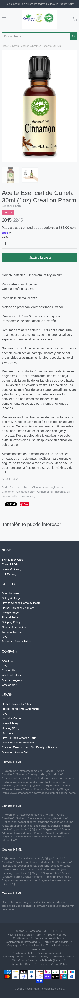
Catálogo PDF (38, 930)
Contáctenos (20, 938)
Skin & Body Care (12, 559)
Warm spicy (29, 496)
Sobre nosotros (57, 934)
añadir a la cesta (39, 257)
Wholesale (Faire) (13, 675)
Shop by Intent (11, 593)
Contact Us (8, 670)
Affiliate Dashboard (49, 952)
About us (7, 660)
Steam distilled (11, 496)
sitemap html (24, 952)
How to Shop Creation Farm (24, 934)
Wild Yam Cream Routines (18, 742)
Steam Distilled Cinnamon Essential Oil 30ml (37, 46)
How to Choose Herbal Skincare (21, 602)
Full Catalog (9, 574)
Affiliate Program (12, 680)
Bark (4, 487)
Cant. (5, 236)
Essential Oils (10, 564)
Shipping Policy (11, 622)
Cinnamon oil (45, 491)
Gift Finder (8, 733)
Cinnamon (8, 491)
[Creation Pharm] (39, 19)
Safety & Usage (11, 598)
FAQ (4, 636)
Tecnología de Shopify (52, 988)
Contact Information (14, 627)
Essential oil (62, 491)
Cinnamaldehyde (20, 487)
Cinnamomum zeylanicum (48, 487)
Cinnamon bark (25, 491)
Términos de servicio (55, 941)
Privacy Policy (10, 612)
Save (26, 504)
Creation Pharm (12, 206)
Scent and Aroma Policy (16, 641)
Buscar (19, 930)
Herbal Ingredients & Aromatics (21, 708)
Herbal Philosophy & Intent (18, 607)
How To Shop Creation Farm (19, 737)
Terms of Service (12, 631)
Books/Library (10, 723)
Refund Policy (10, 617)
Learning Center (12, 718)
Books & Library (11, 569)
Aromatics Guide (22, 964)
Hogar (5, 46)
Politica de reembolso (48, 938)
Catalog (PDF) (10, 684)
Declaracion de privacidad (21, 941)
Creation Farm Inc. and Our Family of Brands (29, 747)
